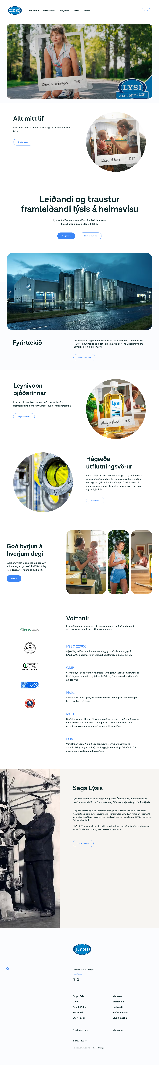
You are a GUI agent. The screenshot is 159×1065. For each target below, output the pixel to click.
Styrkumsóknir (120, 1018)
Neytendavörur (90, 236)
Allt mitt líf (88, 10)
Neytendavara (49, 10)
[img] (77, 562)
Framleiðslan (79, 1007)
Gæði (76, 1001)
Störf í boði (79, 1018)
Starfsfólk (78, 1012)
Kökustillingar (98, 1048)
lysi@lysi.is (77, 974)
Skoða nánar (23, 142)
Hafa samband (120, 1012)
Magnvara (64, 10)
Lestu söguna (83, 843)
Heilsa (76, 10)
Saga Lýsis (78, 996)
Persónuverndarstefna (81, 1048)
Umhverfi (118, 1007)
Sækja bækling (84, 357)
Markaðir (117, 996)
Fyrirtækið (33, 10)
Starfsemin (119, 1001)
